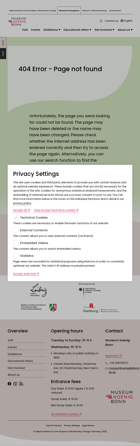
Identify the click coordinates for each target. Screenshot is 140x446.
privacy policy (22, 203)
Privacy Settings (36, 174)
